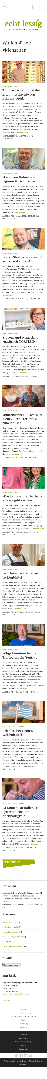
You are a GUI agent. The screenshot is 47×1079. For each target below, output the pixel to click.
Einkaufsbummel (10, 86)
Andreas (6, 216)
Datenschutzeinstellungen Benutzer (23, 1016)
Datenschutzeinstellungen (23, 1042)
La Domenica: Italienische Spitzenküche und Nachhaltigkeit (21, 811)
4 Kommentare (30, 692)
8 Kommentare (31, 376)
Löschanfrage (23, 1027)
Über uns (23, 1045)
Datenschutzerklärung (23, 1013)
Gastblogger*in (9, 136)
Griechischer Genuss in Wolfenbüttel (19, 732)
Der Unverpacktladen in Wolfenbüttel (20, 575)
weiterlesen (22, 132)
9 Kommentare (31, 458)
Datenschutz (23, 1038)
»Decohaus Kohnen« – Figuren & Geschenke (18, 179)
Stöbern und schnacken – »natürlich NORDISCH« (21, 339)
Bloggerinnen (23, 1049)
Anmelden (23, 1034)
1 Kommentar (35, 299)
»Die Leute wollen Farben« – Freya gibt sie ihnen (22, 498)
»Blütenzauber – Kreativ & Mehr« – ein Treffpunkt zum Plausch (22, 419)
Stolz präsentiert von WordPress (15, 1061)
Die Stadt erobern (10, 922)
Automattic (23, 1064)
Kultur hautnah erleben (12, 946)
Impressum (23, 1009)
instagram (6, 941)
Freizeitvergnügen (10, 932)
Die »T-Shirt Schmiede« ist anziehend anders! (22, 259)
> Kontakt (6, 1000)
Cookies (23, 1020)
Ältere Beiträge (12, 862)
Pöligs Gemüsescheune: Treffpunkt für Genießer (20, 655)
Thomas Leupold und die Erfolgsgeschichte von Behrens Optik (21, 94)
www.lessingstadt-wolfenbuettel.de (17, 994)
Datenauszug (23, 1024)
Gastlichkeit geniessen (13, 727)
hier (4, 907)
